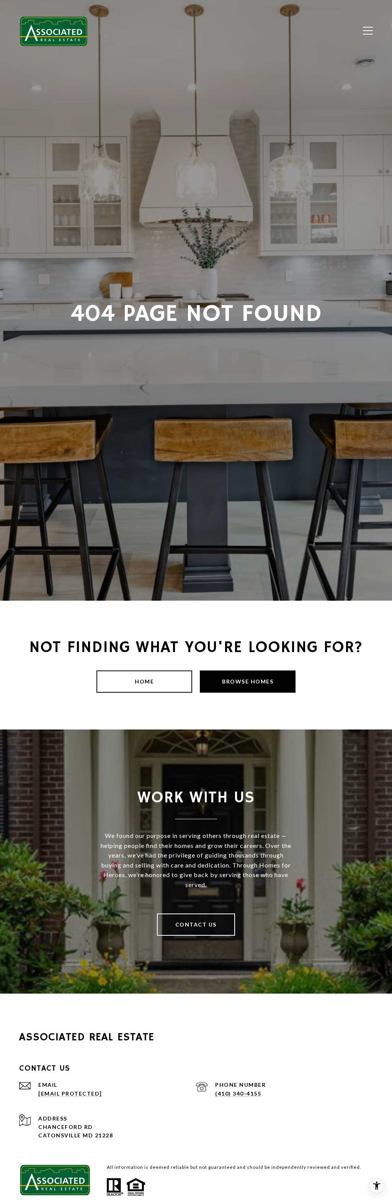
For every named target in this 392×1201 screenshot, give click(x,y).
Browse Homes (247, 681)
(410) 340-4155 (238, 1093)
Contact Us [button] (196, 924)
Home (144, 681)
